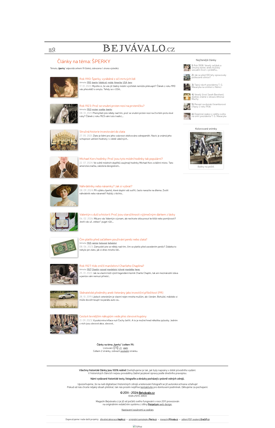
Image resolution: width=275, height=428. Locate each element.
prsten (95, 109)
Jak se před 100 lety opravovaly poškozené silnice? (209, 76)
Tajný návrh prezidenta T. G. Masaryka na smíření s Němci (207, 85)
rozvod (103, 269)
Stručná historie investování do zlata (102, 131)
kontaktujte (147, 387)
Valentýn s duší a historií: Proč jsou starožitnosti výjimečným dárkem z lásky (127, 214)
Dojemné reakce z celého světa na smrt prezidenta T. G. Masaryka (209, 115)
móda (110, 82)
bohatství (112, 242)
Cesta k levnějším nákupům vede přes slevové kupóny (113, 316)
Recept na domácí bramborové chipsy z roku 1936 (209, 105)
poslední (124, 350)
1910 (89, 82)
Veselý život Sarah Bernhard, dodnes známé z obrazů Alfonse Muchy (208, 97)
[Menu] (52, 50)
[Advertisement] (137, 20)
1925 (89, 242)
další (125, 347)
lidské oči (103, 82)
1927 (89, 269)
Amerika (118, 82)
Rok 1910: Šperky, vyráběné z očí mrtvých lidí (107, 79)
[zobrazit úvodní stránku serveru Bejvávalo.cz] (139, 51)
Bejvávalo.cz (147, 392)
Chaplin (95, 269)
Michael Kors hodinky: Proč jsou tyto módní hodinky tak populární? (121, 158)
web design (160, 404)
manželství (112, 269)
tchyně (121, 269)
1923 (89, 109)
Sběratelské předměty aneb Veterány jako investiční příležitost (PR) (121, 292)
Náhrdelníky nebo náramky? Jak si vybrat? (105, 186)
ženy (130, 82)
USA (125, 82)
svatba (102, 109)
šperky (95, 82)
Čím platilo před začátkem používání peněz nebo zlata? (113, 239)
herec (137, 269)
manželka (129, 269)
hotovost (103, 242)
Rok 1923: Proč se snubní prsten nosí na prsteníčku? (112, 106)
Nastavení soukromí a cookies (138, 409)
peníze (95, 242)
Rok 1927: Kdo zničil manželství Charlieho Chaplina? (111, 266)
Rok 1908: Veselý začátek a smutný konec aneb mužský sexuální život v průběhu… (206, 67)
